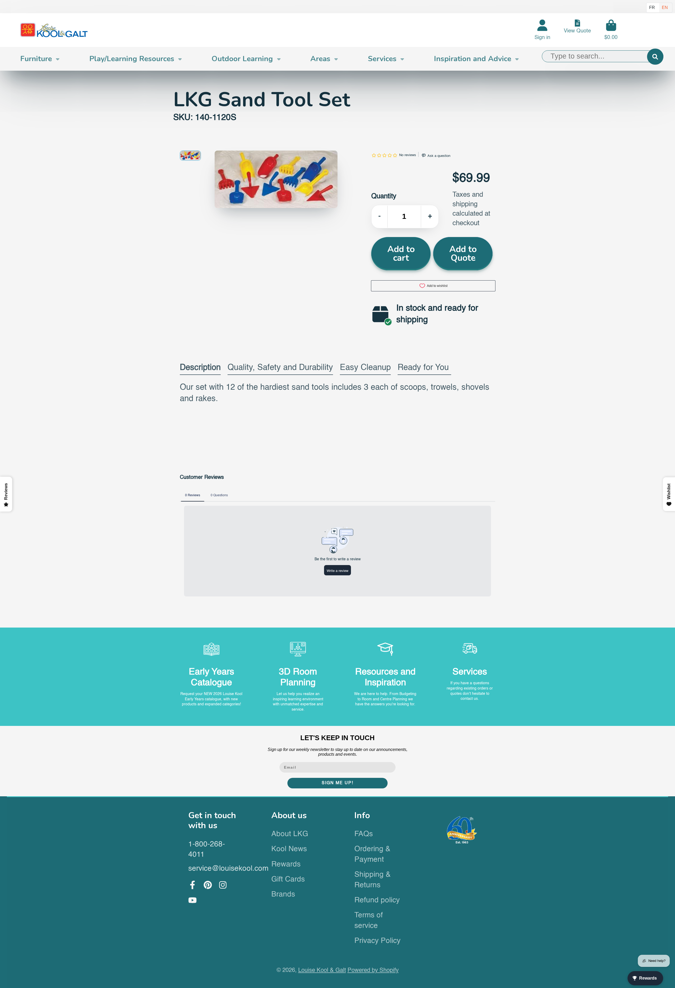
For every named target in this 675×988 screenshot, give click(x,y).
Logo (54, 30)
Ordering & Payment (372, 854)
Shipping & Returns (372, 880)
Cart (611, 30)
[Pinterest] (208, 885)
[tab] (200, 369)
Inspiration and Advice (472, 59)
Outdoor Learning (242, 59)
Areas (320, 59)
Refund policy (377, 900)
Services (382, 59)
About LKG (289, 834)
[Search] (655, 57)
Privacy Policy (377, 940)
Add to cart (401, 253)
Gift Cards (288, 879)
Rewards (286, 864)
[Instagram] (223, 885)
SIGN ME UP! (337, 783)
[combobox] (602, 56)
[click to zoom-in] (276, 179)
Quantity (383, 196)
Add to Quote (463, 253)
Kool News (289, 849)
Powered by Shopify (373, 970)
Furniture (36, 59)
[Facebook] (192, 885)
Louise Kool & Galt (322, 970)
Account (542, 30)
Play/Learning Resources (131, 59)
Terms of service (368, 920)
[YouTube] (192, 900)
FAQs (363, 834)
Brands (283, 894)
